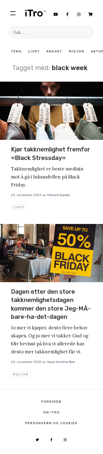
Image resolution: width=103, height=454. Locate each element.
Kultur (21, 374)
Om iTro (51, 412)
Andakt (54, 51)
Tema (16, 51)
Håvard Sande (58, 195)
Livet (34, 51)
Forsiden (51, 402)
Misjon (76, 51)
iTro (35, 13)
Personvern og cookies (51, 423)
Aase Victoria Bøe (61, 362)
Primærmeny (12, 13)
